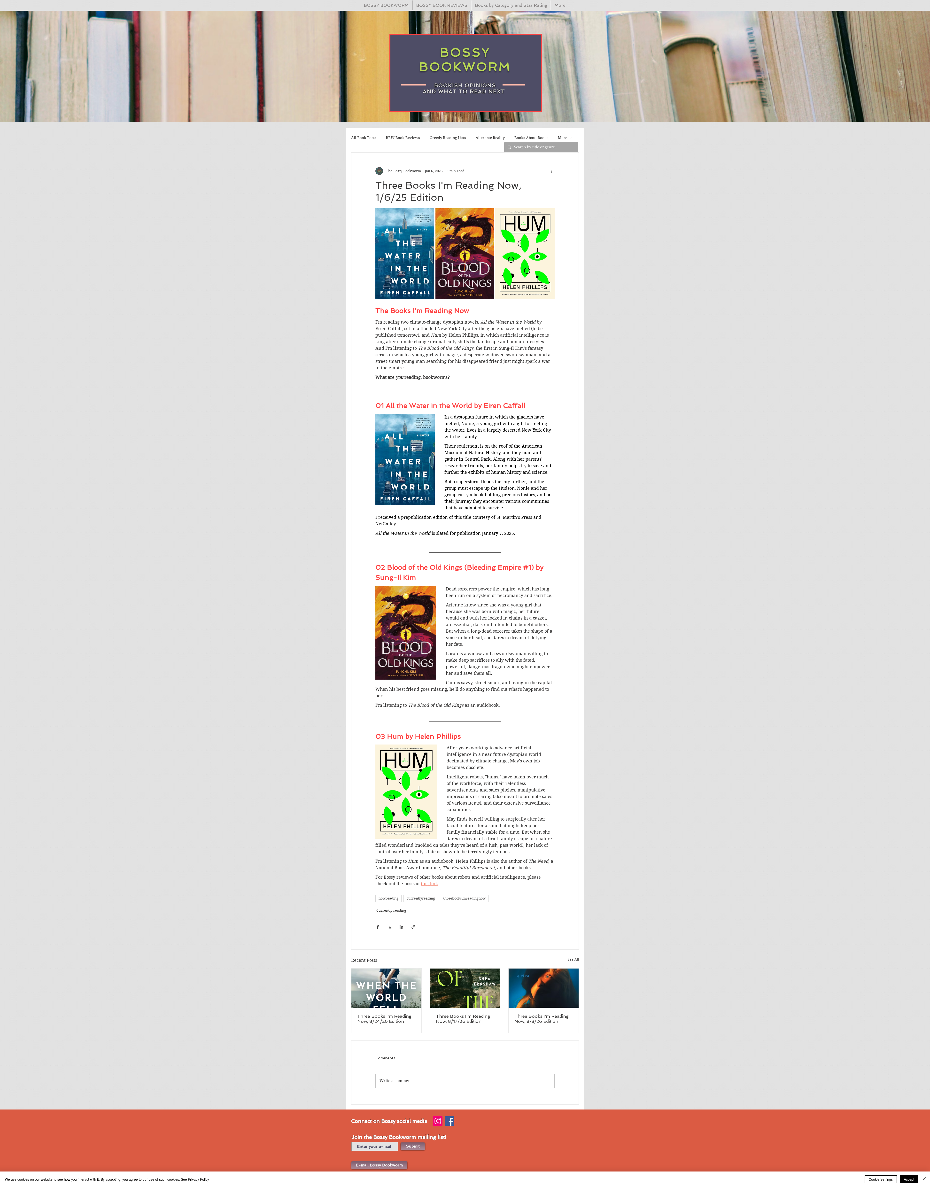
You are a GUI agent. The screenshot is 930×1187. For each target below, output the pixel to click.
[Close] (924, 1179)
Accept (909, 1179)
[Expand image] (404, 253)
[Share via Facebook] (377, 927)
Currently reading (391, 910)
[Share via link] (413, 927)
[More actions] (552, 171)
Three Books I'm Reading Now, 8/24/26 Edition (384, 1019)
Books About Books (531, 138)
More (562, 138)
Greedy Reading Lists (448, 138)
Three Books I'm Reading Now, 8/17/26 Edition (463, 1019)
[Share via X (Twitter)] (389, 927)
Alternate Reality (490, 138)
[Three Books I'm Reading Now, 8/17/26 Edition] (465, 988)
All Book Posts (363, 138)
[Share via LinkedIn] (401, 927)
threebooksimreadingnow (464, 898)
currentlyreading (421, 898)
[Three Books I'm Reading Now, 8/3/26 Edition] (544, 988)
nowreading (388, 898)
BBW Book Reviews (403, 138)
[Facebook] (449, 1121)
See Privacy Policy (195, 1179)
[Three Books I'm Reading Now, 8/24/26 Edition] (386, 988)
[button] (379, 1165)
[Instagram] (437, 1121)
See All (573, 959)
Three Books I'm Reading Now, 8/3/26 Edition (541, 1019)
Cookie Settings (881, 1179)
